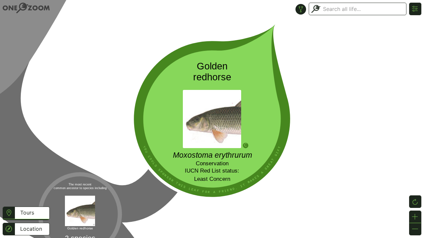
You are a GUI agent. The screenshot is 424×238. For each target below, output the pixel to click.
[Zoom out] (415, 229)
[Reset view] (415, 202)
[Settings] (415, 9)
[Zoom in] (415, 217)
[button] (9, 214)
